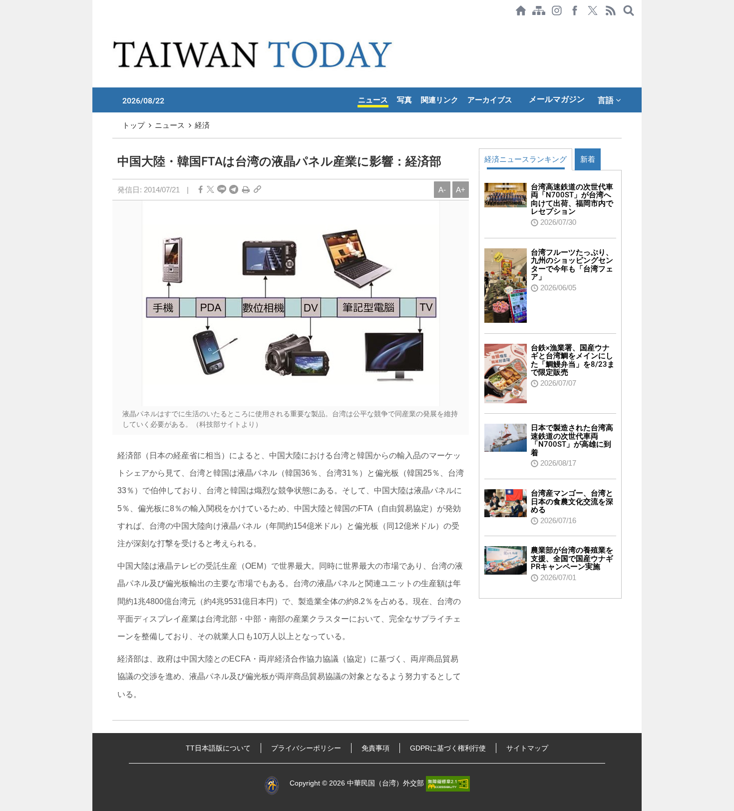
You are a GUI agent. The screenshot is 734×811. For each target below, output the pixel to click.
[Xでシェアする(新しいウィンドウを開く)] (593, 10)
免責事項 (375, 748)
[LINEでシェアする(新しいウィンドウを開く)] (222, 189)
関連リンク (439, 99)
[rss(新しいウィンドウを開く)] (611, 10)
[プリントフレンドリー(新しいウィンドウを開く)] (246, 189)
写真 (404, 99)
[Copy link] (257, 189)
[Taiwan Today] (254, 54)
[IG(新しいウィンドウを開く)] (557, 10)
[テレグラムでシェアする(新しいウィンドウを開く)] (234, 189)
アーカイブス (489, 99)
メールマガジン (557, 99)
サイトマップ (527, 748)
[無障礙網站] (448, 783)
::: (95, 26)
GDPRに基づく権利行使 (448, 748)
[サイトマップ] (539, 10)
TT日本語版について (218, 748)
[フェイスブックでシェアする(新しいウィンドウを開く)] (575, 10)
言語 (607, 99)
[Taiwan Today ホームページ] (521, 10)
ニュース (373, 99)
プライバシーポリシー (306, 748)
